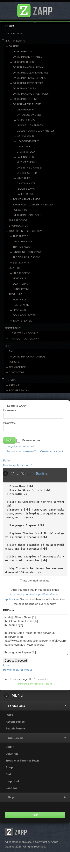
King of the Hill (27, 162)
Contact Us (16, 372)
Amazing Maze (26, 183)
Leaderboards (15, 41)
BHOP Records (18, 225)
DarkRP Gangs (22, 51)
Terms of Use (17, 367)
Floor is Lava (26, 188)
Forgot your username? (21, 451)
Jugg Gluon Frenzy (30, 125)
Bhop (9, 767)
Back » (41, 473)
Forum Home (16, 705)
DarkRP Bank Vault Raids (29, 78)
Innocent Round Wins (27, 252)
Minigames (23, 178)
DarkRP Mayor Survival (28, 67)
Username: (10, 410)
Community (13, 328)
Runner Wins (21, 289)
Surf (8, 774)
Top (35, 814)
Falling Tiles (25, 157)
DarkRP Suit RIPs (23, 62)
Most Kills (19, 278)
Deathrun (15, 268)
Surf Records (18, 220)
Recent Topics (15, 721)
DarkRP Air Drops (24, 88)
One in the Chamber (30, 167)
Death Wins (20, 283)
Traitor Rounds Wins (26, 257)
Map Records (21, 273)
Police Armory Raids (26, 199)
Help (8, 346)
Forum (9, 26)
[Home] (35, 9)
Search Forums (16, 728)
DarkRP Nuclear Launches (30, 72)
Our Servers (13, 33)
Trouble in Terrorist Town (26, 231)
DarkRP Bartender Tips (28, 83)
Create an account (51, 451)
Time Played (20, 236)
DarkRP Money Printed (28, 57)
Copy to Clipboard (16, 660)
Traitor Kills (21, 246)
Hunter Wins (21, 305)
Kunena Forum (42, 683)
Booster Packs (19, 390)
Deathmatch (25, 109)
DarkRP (14, 46)
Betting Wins (21, 262)
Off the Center (27, 173)
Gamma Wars (25, 136)
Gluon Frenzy (26, 120)
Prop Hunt (15, 294)
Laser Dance (25, 194)
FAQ (11, 351)
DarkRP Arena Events (27, 104)
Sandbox (12, 787)
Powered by (25, 683)
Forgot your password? (21, 446)
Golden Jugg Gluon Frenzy (35, 130)
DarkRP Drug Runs (25, 99)
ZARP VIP (14, 385)
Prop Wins (19, 310)
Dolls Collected (24, 315)
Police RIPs (20, 210)
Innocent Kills (22, 241)
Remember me (31, 440)
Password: (9, 422)
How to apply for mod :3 (17, 465)
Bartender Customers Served (33, 204)
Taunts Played (22, 320)
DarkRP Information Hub (29, 356)
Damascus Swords (29, 115)
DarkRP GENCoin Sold (27, 215)
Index (9, 714)
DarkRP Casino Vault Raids (31, 93)
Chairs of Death (27, 152)
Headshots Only (28, 141)
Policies (14, 362)
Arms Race (24, 146)
